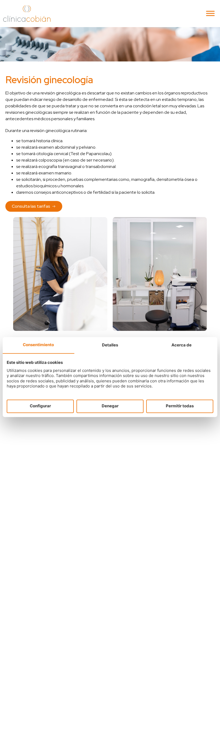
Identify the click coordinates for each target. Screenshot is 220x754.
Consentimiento (38, 344)
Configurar (40, 406)
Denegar (110, 406)
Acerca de (181, 344)
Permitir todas (180, 406)
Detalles (110, 344)
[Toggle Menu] (210, 13)
